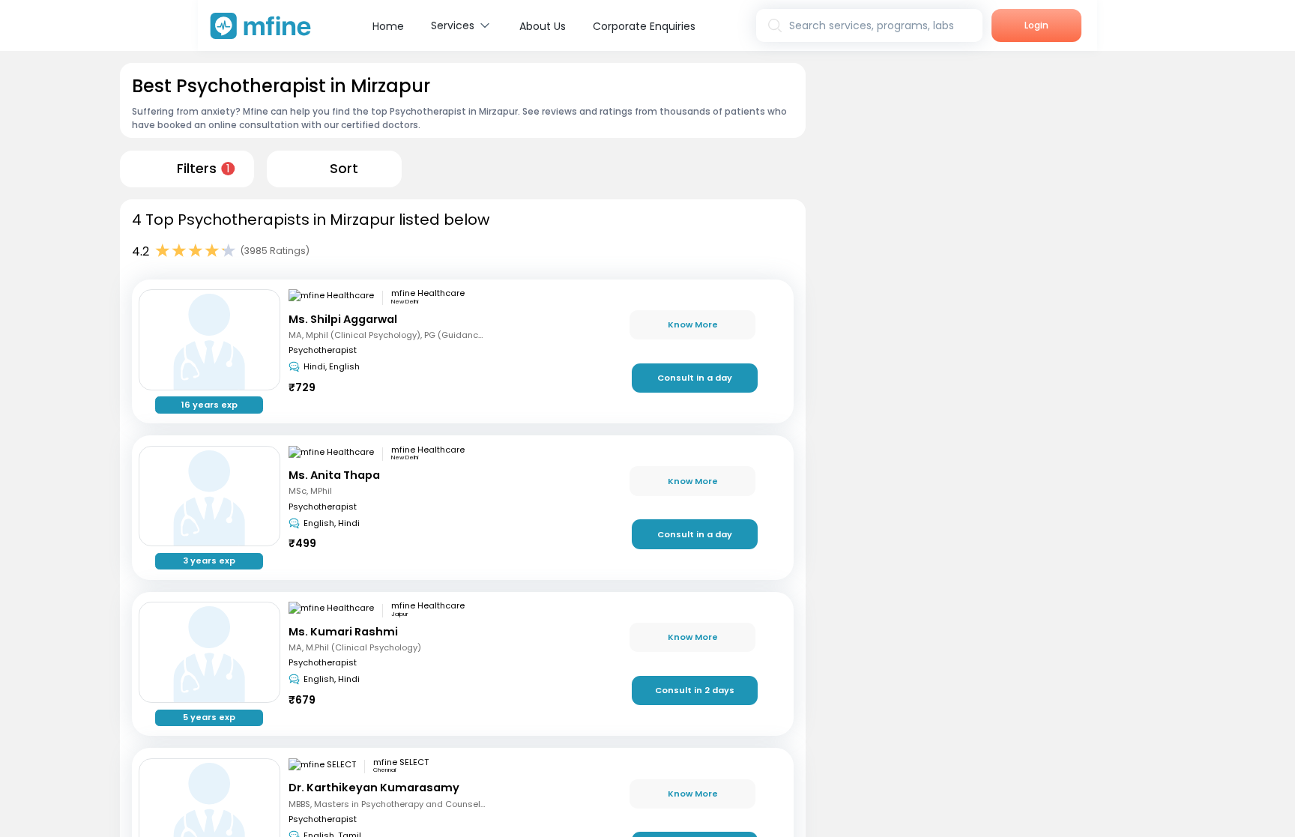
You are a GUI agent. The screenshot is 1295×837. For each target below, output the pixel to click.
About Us (542, 26)
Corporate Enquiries (644, 26)
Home (388, 26)
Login (1036, 25)
